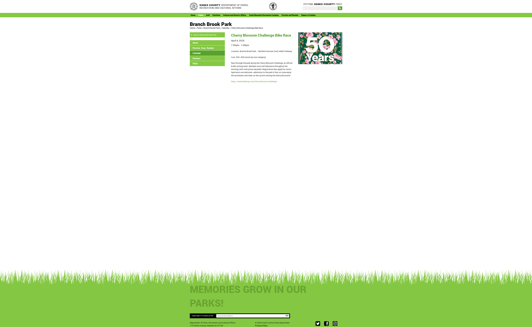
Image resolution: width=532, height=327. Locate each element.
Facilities (216, 15)
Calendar (225, 28)
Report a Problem (308, 15)
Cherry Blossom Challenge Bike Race (247, 28)
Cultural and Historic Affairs (234, 15)
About (195, 42)
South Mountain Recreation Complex (264, 15)
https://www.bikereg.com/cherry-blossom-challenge (254, 81)
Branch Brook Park (212, 28)
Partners (196, 58)
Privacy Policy (261, 325)
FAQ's (195, 63)
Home (193, 15)
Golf (208, 15)
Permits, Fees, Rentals (203, 48)
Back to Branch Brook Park (204, 35)
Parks (200, 15)
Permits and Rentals (290, 15)
